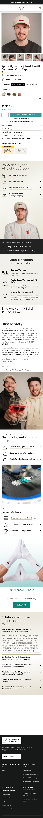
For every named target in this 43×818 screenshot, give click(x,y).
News (4, 767)
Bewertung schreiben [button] (21, 605)
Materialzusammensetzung (12, 132)
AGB (3, 801)
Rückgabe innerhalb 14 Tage (12, 135)
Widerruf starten (9, 790)
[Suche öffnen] (35, 8)
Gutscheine (27, 770)
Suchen (25, 767)
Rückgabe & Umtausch (31, 781)
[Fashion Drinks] (21, 7)
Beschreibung (7, 129)
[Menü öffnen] (4, 8)
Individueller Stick (29, 790)
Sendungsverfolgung (30, 774)
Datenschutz (6, 798)
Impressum (6, 794)
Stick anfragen (11, 756)
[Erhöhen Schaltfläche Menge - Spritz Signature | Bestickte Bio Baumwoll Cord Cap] (7, 115)
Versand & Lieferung (30, 778)
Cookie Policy (6, 805)
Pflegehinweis (7, 126)
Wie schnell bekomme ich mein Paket (16, 138)
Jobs (3, 770)
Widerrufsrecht (7, 809)
